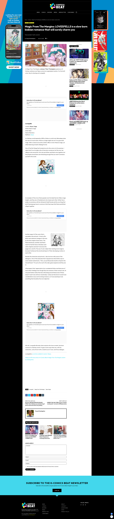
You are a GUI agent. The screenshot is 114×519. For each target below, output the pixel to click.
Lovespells (31, 389)
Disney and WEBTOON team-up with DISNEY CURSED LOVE (31, 437)
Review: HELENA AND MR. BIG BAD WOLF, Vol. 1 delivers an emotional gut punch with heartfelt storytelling (35, 404)
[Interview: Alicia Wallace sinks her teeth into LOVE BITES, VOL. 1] (60, 429)
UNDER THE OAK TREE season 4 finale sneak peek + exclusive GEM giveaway (57, 403)
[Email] (40, 395)
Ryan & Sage (48, 389)
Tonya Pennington (30, 38)
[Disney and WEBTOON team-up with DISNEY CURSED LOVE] (31, 429)
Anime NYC (72, 64)
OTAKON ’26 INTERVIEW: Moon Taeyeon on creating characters (45, 437)
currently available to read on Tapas (41, 354)
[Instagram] (83, 505)
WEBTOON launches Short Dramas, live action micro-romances (77, 103)
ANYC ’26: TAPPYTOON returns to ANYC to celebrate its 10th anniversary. (78, 61)
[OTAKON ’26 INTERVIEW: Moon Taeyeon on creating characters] (45, 429)
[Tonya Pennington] (30, 413)
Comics (41, 433)
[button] (76, 12)
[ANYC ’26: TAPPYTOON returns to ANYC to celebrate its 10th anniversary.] (79, 53)
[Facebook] (26, 395)
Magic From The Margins (40, 389)
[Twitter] (29, 395)
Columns (29, 19)
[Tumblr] (43, 395)
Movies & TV (72, 106)
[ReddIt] (37, 395)
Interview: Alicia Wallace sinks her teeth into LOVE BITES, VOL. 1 (60, 437)
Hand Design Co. (32, 514)
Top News (28, 433)
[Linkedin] (34, 395)
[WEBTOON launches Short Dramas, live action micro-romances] (79, 95)
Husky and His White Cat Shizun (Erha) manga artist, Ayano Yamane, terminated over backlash (78, 82)
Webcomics (31, 22)
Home (26, 19)
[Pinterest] (32, 395)
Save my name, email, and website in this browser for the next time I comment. (42, 466)
